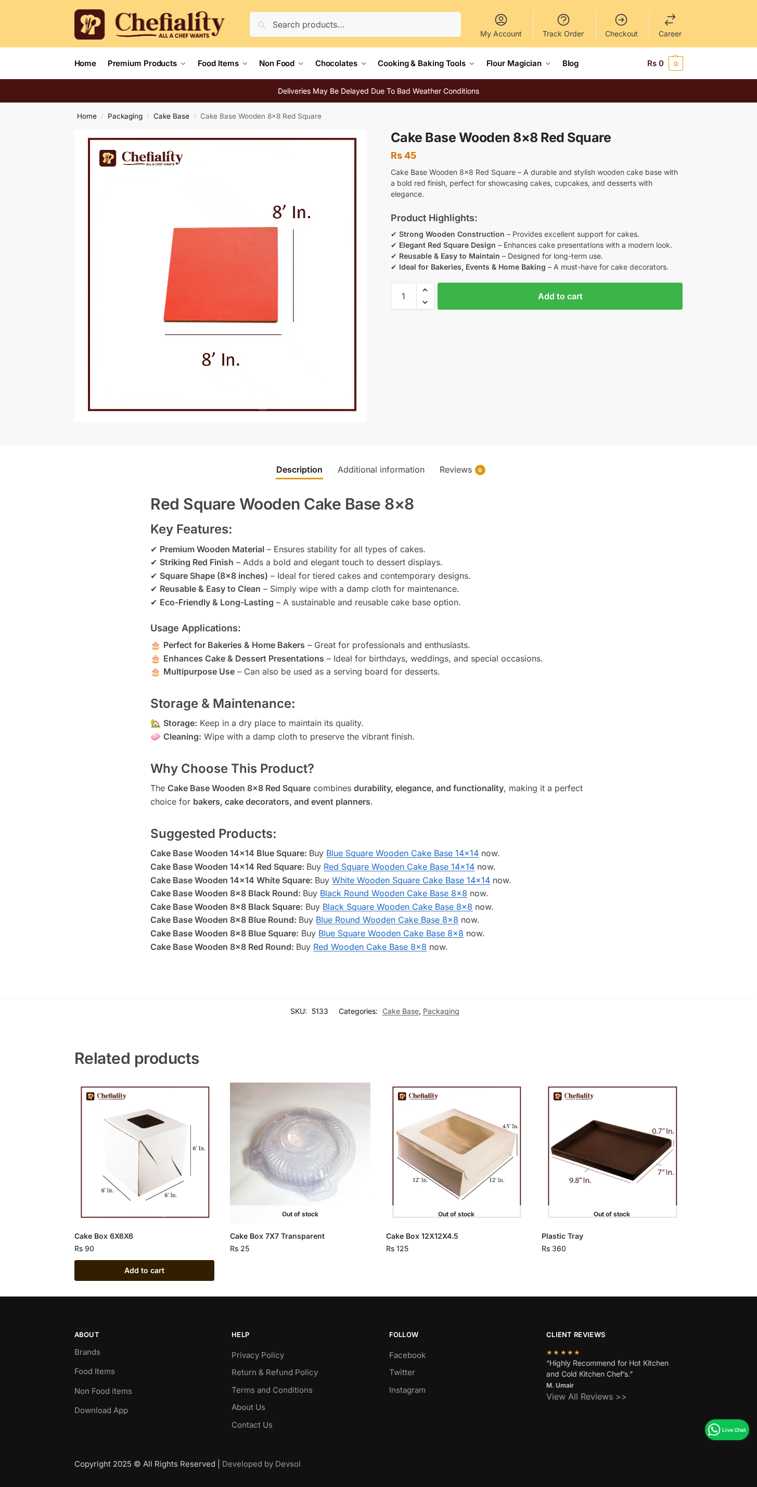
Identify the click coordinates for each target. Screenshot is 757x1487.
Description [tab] (299, 469)
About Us (248, 1407)
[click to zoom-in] (220, 276)
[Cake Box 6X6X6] (144, 1153)
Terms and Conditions (272, 1390)
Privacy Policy (258, 1355)
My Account (501, 33)
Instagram (407, 1390)
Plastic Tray (562, 1235)
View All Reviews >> (586, 1396)
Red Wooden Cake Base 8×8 (370, 947)
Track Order (563, 33)
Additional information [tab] (381, 469)
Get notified (300, 1270)
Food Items (94, 1371)
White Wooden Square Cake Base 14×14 (411, 880)
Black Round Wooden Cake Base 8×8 (393, 893)
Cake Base (171, 116)
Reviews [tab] (461, 469)
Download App (101, 1410)
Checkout (621, 33)
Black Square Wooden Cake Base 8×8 (397, 906)
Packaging (125, 116)
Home (87, 116)
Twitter (402, 1372)
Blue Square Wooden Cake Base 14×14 (402, 853)
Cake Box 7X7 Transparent (277, 1235)
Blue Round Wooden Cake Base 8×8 (387, 919)
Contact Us (252, 1425)
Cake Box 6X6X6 (103, 1235)
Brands (87, 1352)
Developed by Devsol (261, 1464)
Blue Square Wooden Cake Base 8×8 (391, 933)
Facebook (407, 1355)
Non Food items (104, 1391)
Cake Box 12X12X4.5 (422, 1235)
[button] (665, 63)
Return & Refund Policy (275, 1372)
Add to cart (560, 296)
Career (670, 33)
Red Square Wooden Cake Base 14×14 (399, 866)
